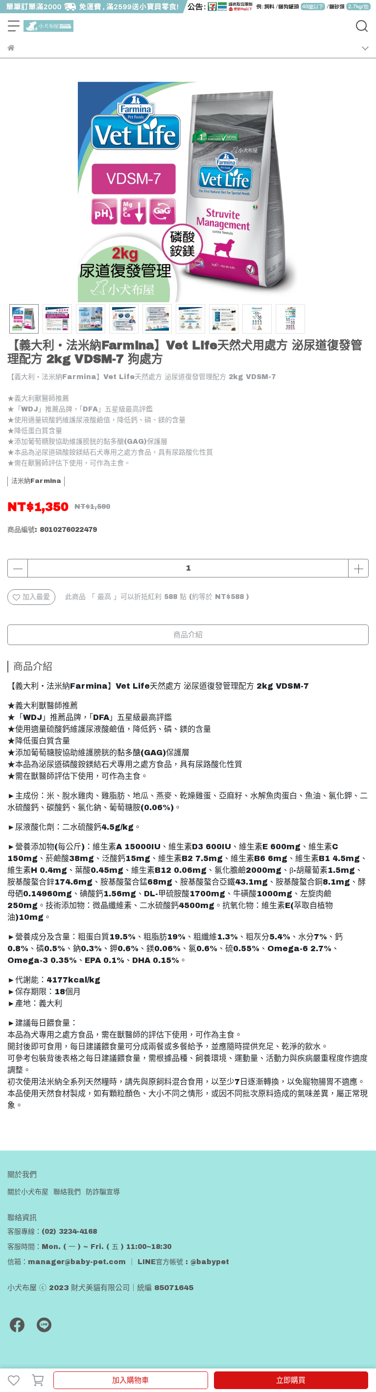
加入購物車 (130, 1380)
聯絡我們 (67, 1192)
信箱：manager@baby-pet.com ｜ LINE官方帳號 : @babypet (118, 1262)
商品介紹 (188, 635)
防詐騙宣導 (103, 1192)
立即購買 (291, 1380)
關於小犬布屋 (27, 1192)
